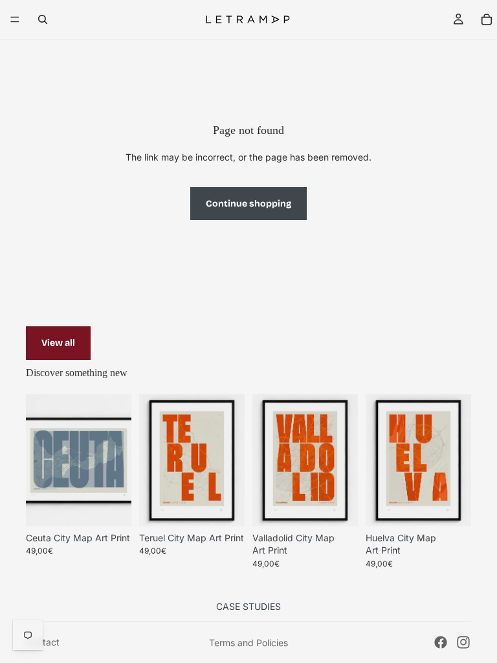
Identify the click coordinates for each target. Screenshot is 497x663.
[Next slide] (117, 460)
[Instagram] (463, 642)
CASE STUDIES (248, 606)
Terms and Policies (248, 642)
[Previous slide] (40, 460)
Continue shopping (248, 203)
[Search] (42, 19)
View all (58, 342)
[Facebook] (440, 642)
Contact (43, 641)
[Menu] (15, 19)
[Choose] (111, 506)
